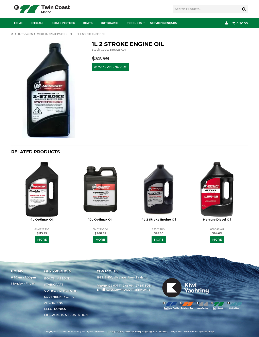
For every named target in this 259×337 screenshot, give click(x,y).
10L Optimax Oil (100, 219)
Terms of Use (132, 331)
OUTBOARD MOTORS (60, 290)
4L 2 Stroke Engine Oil (158, 219)
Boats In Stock (63, 23)
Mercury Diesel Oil (217, 219)
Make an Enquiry (112, 67)
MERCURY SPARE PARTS (51, 34)
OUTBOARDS (25, 34)
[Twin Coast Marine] (42, 9)
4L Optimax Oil (41, 219)
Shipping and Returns (154, 331)
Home (18, 23)
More (42, 239)
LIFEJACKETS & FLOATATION (66, 315)
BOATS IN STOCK (57, 278)
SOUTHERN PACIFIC (59, 297)
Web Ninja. (208, 331)
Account (226, 23)
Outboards (110, 23)
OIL (71, 34)
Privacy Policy (115, 331)
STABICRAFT (53, 284)
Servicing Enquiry (163, 23)
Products (134, 23)
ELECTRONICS (55, 309)
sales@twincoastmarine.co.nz (128, 289)
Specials (37, 23)
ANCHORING (53, 303)
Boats (88, 23)
